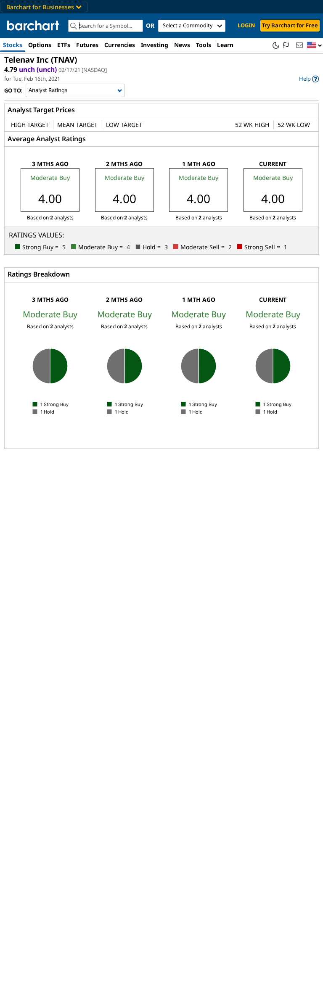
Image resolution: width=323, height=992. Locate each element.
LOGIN (246, 25)
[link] (309, 79)
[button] (314, 45)
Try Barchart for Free (290, 25)
